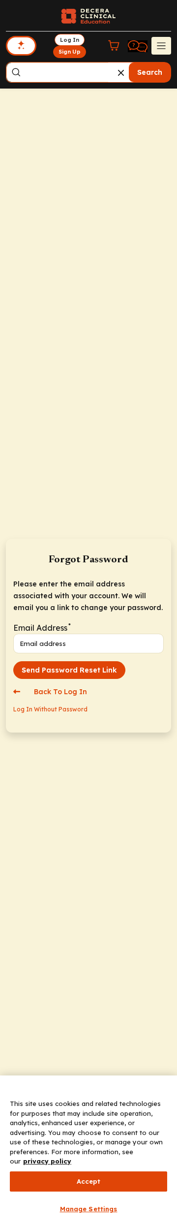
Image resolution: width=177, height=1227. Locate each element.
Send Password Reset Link (69, 670)
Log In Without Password (50, 709)
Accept (89, 1181)
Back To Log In (59, 691)
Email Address (41, 627)
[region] (88, 1151)
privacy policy (47, 1161)
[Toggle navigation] (161, 46)
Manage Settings (89, 1209)
